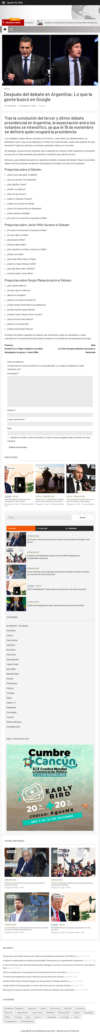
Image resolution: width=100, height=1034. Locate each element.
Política (7, 88)
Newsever (61, 1031)
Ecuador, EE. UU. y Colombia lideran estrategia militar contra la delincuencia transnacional (50, 500)
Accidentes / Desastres (17, 626)
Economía (8, 496)
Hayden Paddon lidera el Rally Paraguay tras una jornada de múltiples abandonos (36, 981)
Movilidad (11, 669)
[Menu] (11, 29)
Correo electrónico (16, 419)
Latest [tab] (12, 528)
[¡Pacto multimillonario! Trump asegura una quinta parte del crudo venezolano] (19, 478)
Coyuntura (11, 630)
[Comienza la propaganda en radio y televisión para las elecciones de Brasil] (16, 604)
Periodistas (12, 683)
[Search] (95, 29)
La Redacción (11, 106)
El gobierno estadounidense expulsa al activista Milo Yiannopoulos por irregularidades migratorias (58, 22)
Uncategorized (13, 727)
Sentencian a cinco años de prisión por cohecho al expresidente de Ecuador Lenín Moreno (39, 956)
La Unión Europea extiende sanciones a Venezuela (76, 348)
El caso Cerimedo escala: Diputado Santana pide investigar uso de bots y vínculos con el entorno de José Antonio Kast (26, 928)
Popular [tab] (43, 528)
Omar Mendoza (58, 504)
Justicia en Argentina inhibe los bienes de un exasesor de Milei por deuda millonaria (80, 500)
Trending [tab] (72, 528)
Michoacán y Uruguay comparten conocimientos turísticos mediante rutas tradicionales (38, 990)
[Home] (5, 29)
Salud (9, 698)
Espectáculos (13, 659)
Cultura (10, 635)
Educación (11, 654)
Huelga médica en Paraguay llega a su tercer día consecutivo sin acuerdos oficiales (37, 985)
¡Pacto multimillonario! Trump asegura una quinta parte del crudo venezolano (17, 500)
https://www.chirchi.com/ (18, 739)
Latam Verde (12, 664)
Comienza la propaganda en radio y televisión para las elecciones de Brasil (55, 605)
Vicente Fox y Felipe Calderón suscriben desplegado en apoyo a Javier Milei (24, 348)
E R (23, 888)
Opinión (10, 678)
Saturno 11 (11, 702)
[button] (11, 29)
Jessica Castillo (27, 504)
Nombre (11, 410)
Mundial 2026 (13, 674)
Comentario (13, 373)
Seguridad (11, 707)
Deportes (11, 645)
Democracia (12, 640)
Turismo (10, 717)
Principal (10, 693)
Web (9, 428)
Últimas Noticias (48, 496)
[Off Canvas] (3, 3)
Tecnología (11, 712)
